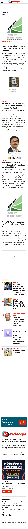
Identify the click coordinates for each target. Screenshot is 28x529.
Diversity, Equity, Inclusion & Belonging (13, 509)
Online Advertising (7, 220)
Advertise (11, 502)
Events (3, 504)
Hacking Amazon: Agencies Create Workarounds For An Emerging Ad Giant (13, 105)
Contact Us (19, 502)
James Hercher (7, 53)
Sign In (24, 1)
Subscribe (10, 504)
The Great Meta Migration (19, 351)
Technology (16, 282)
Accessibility (5, 507)
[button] (5, 2)
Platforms (16, 330)
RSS (16, 504)
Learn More (6, 492)
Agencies (4, 101)
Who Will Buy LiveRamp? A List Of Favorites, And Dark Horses (13, 224)
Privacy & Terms (17, 505)
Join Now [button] (22, 422)
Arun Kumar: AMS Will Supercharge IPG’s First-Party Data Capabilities (14, 165)
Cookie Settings (6, 505)
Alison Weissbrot (8, 110)
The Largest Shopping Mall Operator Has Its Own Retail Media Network (19, 305)
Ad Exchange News (7, 42)
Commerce (15, 299)
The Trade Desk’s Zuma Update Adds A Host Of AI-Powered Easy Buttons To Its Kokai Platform (19, 289)
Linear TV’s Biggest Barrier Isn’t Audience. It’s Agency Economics (19, 321)
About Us (4, 502)
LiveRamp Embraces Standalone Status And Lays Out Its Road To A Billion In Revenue (13, 47)
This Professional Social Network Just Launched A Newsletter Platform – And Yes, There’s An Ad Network (19, 338)
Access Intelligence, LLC (13, 522)
